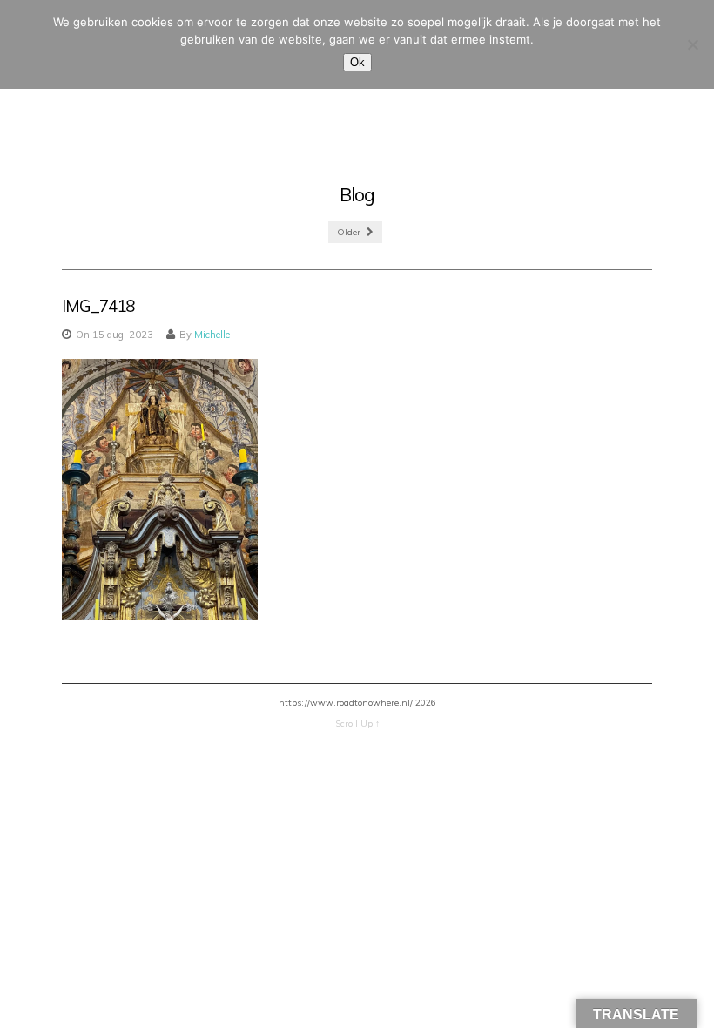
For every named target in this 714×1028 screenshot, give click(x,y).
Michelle (212, 334)
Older (350, 232)
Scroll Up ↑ (357, 723)
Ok (357, 62)
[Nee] (692, 44)
